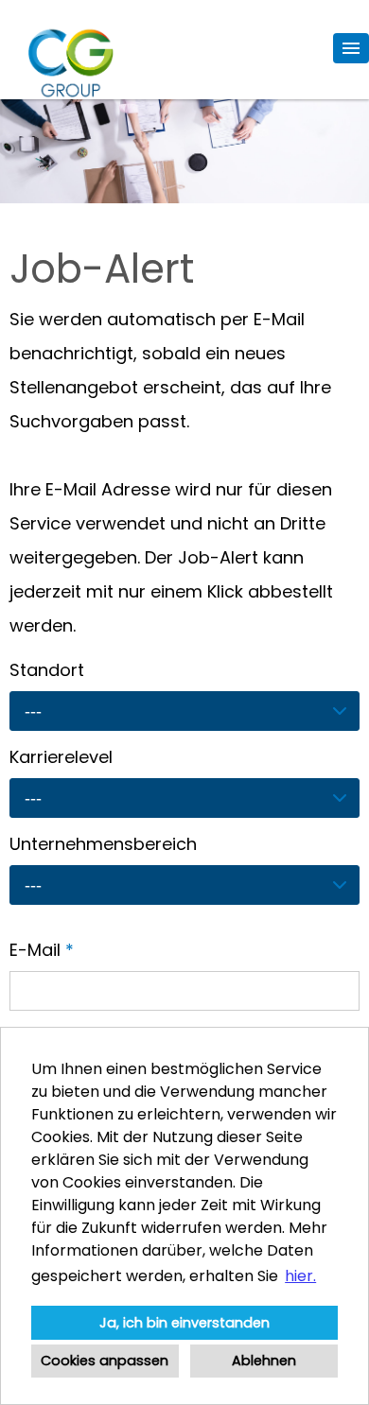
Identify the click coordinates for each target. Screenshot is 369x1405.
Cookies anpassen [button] (104, 1360)
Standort (46, 670)
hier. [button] (300, 1276)
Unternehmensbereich (103, 844)
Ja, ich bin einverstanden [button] (184, 1322)
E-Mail (41, 950)
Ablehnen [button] (264, 1360)
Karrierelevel (61, 757)
